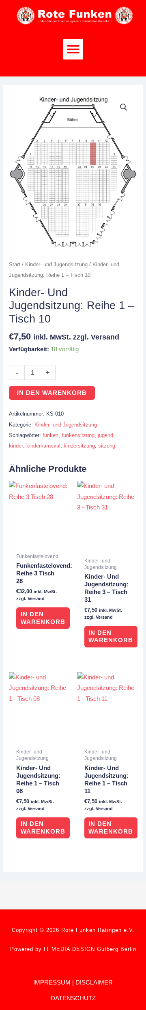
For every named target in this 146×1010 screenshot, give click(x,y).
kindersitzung (79, 446)
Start (14, 264)
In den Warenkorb (52, 393)
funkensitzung (78, 435)
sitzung (106, 446)
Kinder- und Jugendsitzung (56, 264)
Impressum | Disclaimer (73, 982)
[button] (73, 49)
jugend (105, 435)
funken (50, 435)
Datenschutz (73, 998)
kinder (16, 446)
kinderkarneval (43, 446)
